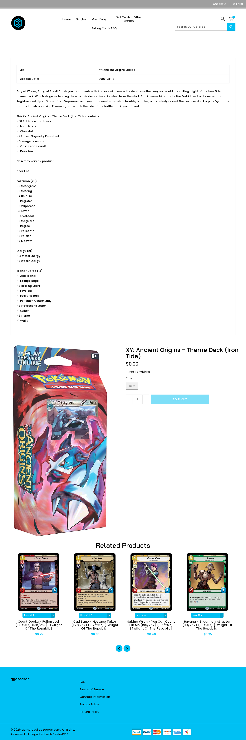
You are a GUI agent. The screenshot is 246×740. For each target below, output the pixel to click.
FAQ (82, 682)
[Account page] (223, 19)
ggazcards (20, 679)
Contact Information (95, 697)
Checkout (219, 4)
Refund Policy (89, 712)
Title (129, 378)
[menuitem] (66, 19)
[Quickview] (17, 635)
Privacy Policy (89, 704)
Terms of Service (92, 689)
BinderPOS (60, 734)
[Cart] (231, 19)
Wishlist (238, 4)
